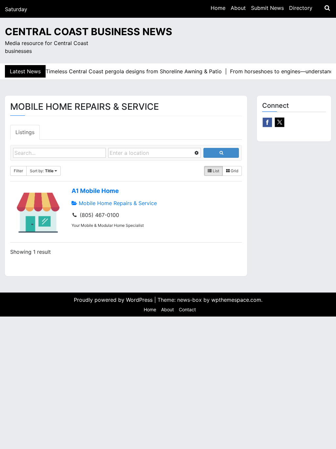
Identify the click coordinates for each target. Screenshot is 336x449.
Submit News (267, 8)
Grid (234, 170)
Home (218, 8)
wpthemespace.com (236, 299)
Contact (187, 309)
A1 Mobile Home (95, 190)
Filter (18, 170)
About (238, 8)
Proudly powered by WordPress (114, 299)
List (215, 170)
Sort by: (41, 170)
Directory (300, 8)
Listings (24, 132)
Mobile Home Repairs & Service (117, 203)
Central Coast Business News (88, 31)
